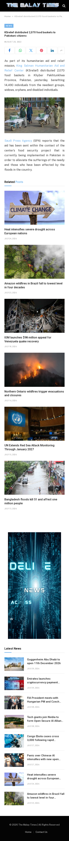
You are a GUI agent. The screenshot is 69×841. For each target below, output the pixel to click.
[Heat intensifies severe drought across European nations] (34, 208)
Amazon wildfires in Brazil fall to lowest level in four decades (45, 797)
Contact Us (41, 832)
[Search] (63, 6)
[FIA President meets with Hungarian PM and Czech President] (14, 702)
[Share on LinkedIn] (52, 50)
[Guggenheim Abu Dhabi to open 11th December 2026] (14, 664)
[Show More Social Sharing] (61, 50)
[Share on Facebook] (9, 50)
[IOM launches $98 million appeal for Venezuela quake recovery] (34, 316)
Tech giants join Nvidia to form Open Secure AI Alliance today (46, 720)
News (9, 26)
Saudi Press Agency (18, 140)
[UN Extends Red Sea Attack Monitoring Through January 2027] (34, 424)
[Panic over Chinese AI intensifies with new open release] (14, 760)
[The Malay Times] (32, 6)
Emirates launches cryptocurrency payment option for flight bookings (43, 682)
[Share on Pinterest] (41, 50)
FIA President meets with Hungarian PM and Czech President (43, 701)
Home (7, 16)
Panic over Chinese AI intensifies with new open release (43, 759)
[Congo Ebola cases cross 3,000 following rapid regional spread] (14, 741)
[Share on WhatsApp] (20, 50)
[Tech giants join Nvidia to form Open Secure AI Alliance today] (14, 721)
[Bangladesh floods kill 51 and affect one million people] (34, 478)
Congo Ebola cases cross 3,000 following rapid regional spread (43, 740)
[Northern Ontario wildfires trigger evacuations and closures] (34, 370)
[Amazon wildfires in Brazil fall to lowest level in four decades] (34, 262)
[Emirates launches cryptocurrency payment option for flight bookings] (14, 683)
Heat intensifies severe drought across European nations (43, 778)
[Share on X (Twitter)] (31, 50)
